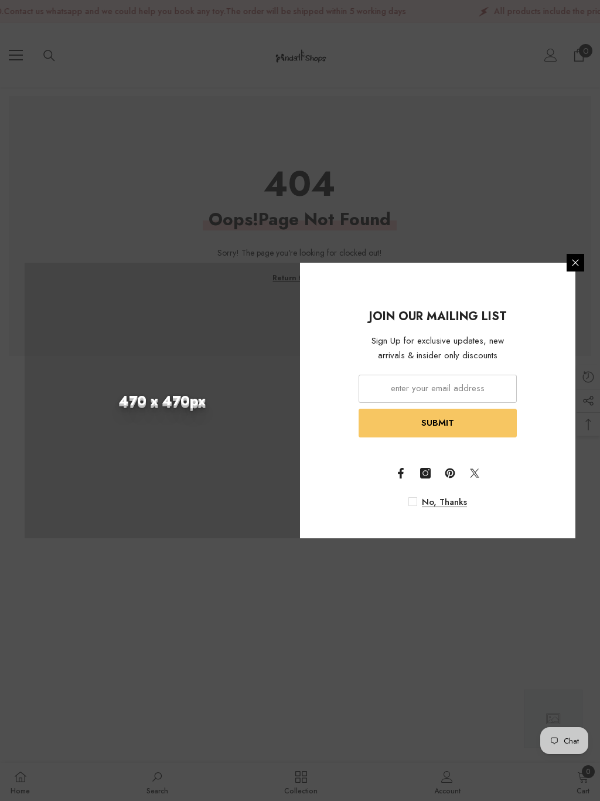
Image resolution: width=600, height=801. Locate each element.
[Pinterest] (450, 473)
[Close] (575, 262)
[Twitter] (474, 473)
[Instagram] (425, 473)
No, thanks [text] (444, 501)
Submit (437, 422)
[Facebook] (400, 473)
